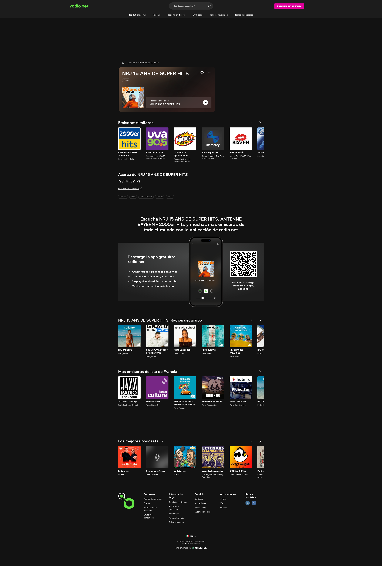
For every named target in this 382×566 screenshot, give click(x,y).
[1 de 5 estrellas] (120, 181)
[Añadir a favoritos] (202, 72)
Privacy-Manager (177, 522)
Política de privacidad (174, 508)
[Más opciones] (209, 73)
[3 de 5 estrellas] (127, 181)
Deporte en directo (176, 15)
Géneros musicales (219, 15)
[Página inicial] (123, 63)
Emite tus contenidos (149, 516)
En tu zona (197, 15)
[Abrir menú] (310, 6)
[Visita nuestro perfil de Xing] (254, 502)
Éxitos (126, 80)
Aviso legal (174, 514)
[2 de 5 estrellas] (123, 181)
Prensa (147, 503)
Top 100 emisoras (137, 15)
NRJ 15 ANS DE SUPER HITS (165, 104)
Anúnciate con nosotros (150, 509)
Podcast (156, 15)
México (193, 536)
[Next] (260, 121)
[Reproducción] (205, 102)
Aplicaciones (200, 503)
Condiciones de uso (178, 502)
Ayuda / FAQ (200, 508)
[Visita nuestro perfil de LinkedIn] (248, 502)
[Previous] (251, 121)
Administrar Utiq (176, 518)
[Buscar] (209, 6)
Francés (123, 197)
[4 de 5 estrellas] (130, 181)
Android (223, 508)
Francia (160, 197)
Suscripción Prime (203, 512)
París (133, 197)
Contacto (199, 499)
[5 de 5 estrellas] (134, 181)
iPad (222, 503)
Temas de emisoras (244, 15)
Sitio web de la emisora (128, 189)
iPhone (223, 499)
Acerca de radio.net (153, 499)
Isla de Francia (146, 197)
